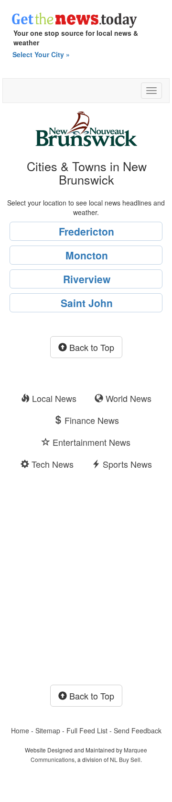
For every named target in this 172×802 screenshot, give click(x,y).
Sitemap (47, 730)
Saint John (87, 303)
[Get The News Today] (86, 17)
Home (20, 730)
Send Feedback (137, 730)
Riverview (86, 279)
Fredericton (86, 231)
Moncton (86, 255)
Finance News (90, 420)
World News (127, 398)
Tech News (51, 464)
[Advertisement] (86, 580)
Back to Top (90, 347)
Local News (53, 398)
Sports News (126, 464)
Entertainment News (90, 442)
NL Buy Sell (125, 759)
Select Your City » (41, 54)
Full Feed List (87, 730)
